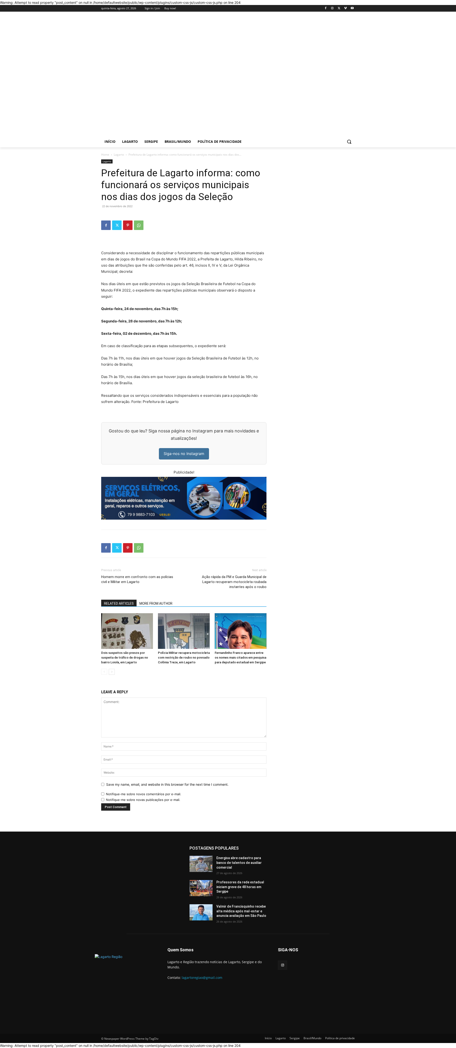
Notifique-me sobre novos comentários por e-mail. (143, 794)
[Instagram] (332, 8)
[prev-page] (104, 672)
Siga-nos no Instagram (184, 453)
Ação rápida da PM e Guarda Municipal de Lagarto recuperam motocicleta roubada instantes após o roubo (234, 582)
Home (105, 155)
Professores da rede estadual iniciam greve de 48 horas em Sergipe (240, 886)
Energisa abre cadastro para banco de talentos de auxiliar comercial (239, 862)
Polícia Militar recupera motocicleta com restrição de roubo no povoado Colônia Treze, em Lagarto (184, 657)
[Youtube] (352, 8)
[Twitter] (339, 8)
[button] (349, 141)
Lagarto (119, 155)
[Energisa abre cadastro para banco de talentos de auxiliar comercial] (201, 864)
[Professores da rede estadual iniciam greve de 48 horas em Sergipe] (201, 888)
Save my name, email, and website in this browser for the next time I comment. (167, 784)
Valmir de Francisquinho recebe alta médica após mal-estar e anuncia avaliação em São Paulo (241, 911)
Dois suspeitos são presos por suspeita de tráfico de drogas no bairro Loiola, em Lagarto (124, 657)
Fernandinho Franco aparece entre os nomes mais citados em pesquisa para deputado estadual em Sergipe (240, 657)
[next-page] (112, 672)
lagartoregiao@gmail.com (202, 977)
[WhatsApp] (138, 225)
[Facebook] (325, 8)
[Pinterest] (128, 225)
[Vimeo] (345, 8)
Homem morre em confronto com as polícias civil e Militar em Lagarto (137, 579)
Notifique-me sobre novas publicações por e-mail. (143, 800)
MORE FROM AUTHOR (155, 603)
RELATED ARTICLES (119, 603)
